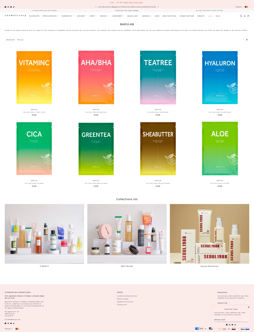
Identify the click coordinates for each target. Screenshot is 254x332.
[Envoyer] (246, 319)
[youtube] (11, 7)
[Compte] (245, 16)
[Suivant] (158, 6)
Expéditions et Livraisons (125, 301)
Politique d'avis (122, 304)
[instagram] (8, 7)
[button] (243, 40)
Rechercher (10, 40)
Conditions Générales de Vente (127, 296)
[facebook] (5, 7)
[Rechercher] (241, 16)
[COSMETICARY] (15, 16)
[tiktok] (13, 7)
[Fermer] (249, 307)
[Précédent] (96, 6)
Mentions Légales (122, 299)
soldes (141, 2)
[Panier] (248, 16)
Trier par (20, 40)
